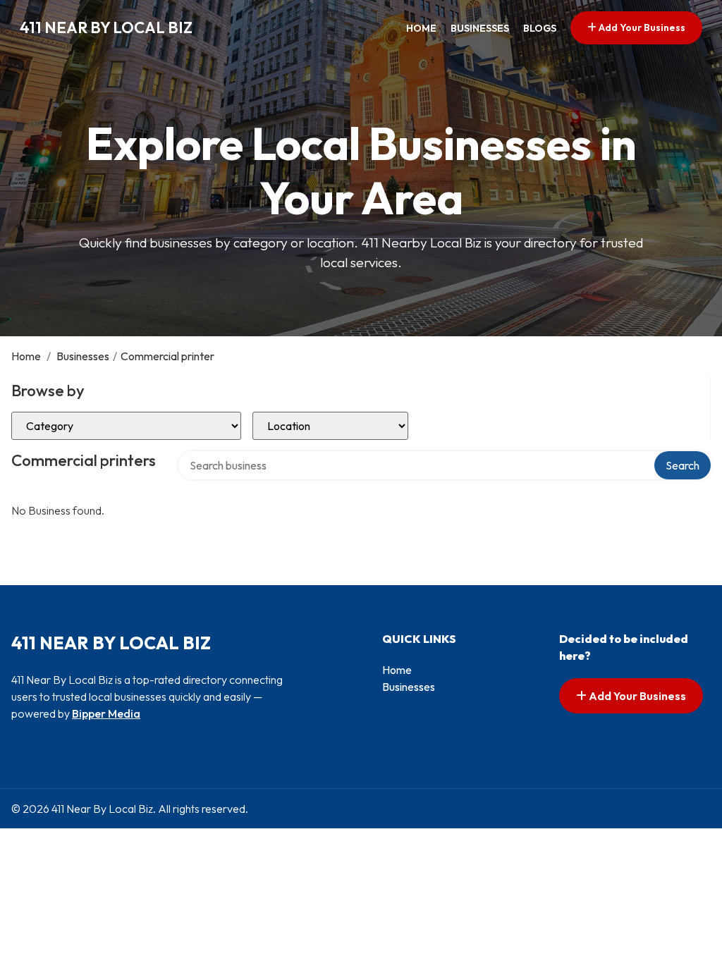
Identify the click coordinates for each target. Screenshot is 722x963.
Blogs (539, 28)
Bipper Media (106, 713)
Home (421, 28)
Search (682, 465)
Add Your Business (640, 27)
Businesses (480, 28)
